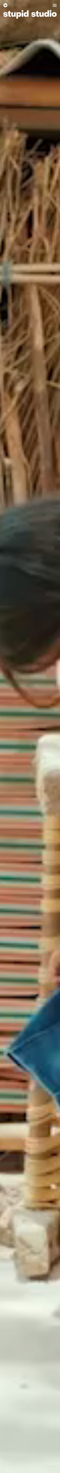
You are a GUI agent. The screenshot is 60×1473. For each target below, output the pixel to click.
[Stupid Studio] (5, 5)
